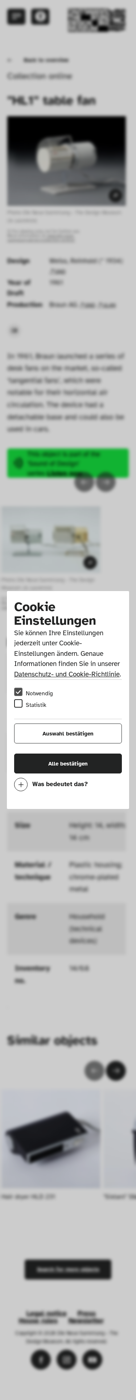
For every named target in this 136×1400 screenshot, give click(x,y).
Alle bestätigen (68, 763)
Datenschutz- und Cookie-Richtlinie (67, 674)
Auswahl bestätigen (68, 733)
